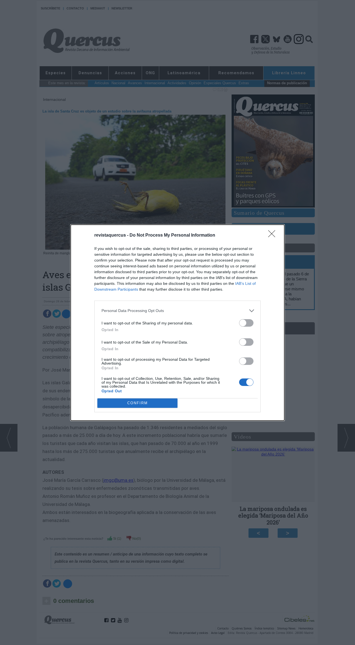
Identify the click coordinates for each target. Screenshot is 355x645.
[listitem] (177, 311)
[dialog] (177, 323)
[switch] (246, 323)
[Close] (273, 235)
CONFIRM (137, 403)
